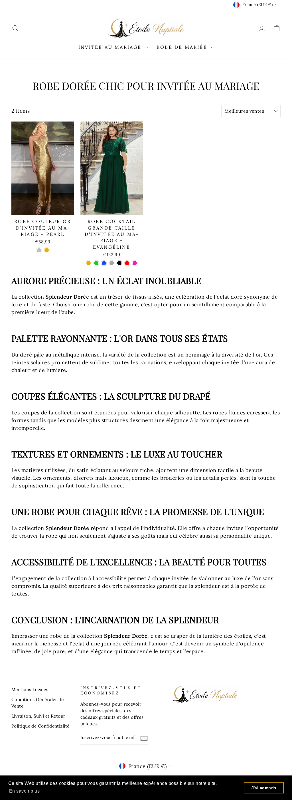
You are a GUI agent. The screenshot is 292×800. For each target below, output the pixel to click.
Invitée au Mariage (111, 47)
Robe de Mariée (183, 47)
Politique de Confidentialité (40, 726)
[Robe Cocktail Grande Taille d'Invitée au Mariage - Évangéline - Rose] (134, 263)
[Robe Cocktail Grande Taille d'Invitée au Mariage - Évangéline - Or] (88, 263)
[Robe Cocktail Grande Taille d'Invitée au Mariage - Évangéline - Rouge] (127, 263)
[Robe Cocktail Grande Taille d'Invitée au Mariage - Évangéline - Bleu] (104, 263)
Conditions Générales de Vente (37, 703)
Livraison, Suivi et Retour (38, 716)
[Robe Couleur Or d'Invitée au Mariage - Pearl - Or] (46, 250)
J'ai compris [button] (264, 787)
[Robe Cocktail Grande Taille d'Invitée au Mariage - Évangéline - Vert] (96, 263)
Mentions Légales (29, 689)
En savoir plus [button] (24, 791)
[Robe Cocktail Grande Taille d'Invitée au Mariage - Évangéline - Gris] (111, 263)
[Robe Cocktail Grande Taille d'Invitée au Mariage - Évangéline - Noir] (119, 263)
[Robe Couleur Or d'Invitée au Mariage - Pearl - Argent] (39, 250)
